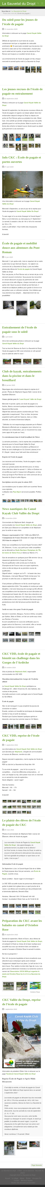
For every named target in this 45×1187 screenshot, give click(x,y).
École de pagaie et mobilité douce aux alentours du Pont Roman (21, 248)
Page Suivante (37, 1165)
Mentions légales (27, 1180)
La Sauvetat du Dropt (18, 3)
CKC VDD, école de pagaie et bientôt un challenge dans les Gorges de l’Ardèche (21, 658)
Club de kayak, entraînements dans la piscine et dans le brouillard (22, 376)
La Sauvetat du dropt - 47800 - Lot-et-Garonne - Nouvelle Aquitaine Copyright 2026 (22, 1172)
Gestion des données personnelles (23, 1183)
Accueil (7, 1178)
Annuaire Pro (36, 1178)
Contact (16, 1180)
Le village (15, 1178)
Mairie (22, 1178)
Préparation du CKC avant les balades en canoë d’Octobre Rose (22, 925)
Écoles (28, 1178)
